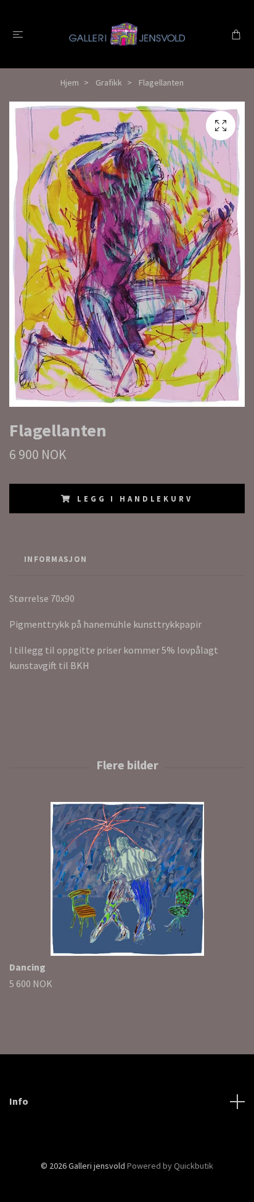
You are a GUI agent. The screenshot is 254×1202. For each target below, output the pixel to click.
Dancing (27, 967)
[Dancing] (127, 879)
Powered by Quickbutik (170, 1165)
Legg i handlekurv (134, 498)
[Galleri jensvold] (127, 34)
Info (18, 1101)
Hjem (69, 82)
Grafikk (109, 82)
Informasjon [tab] (55, 559)
